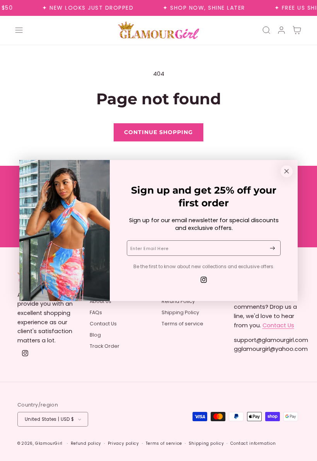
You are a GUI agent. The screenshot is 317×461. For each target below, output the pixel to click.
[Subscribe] (272, 248)
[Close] (286, 171)
